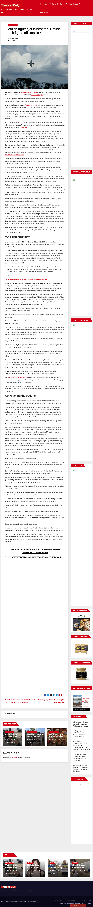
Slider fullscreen (79, 903)
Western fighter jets (31, 105)
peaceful (30, 862)
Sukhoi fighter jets (37, 95)
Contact (68, 900)
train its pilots (24, 127)
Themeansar (32, 901)
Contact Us (77, 4)
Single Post (62, 903)
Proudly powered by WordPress (9, 901)
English (75, 905)
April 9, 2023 (10, 871)
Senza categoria (12, 25)
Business (60, 4)
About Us (61, 900)
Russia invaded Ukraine (29, 92)
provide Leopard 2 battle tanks (14, 155)
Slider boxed (70, 903)
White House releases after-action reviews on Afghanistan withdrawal (80, 724)
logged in (15, 757)
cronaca (52, 862)
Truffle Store (43, 12)
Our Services (82, 900)
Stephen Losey (14, 38)
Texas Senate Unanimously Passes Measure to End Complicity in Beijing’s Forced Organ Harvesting (81, 745)
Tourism (69, 4)
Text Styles (88, 903)
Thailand (53, 4)
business (75, 862)
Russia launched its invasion (18, 377)
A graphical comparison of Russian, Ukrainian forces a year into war (26, 279)
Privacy (89, 900)
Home (46, 4)
